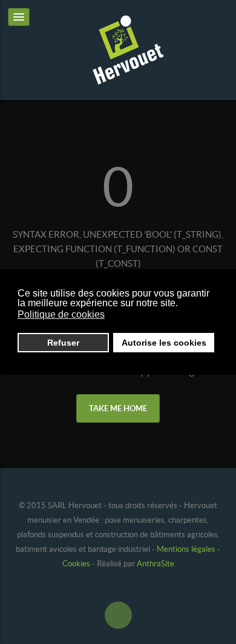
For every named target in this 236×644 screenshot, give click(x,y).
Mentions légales (186, 549)
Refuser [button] (63, 342)
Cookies (77, 563)
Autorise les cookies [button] (164, 342)
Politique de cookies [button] (61, 314)
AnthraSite (154, 563)
